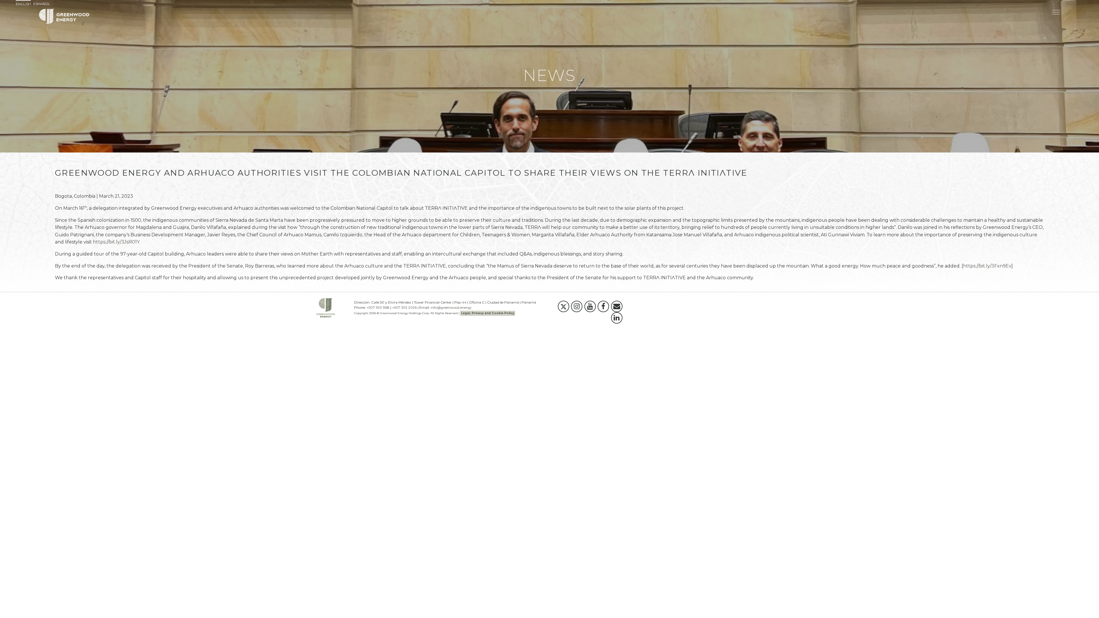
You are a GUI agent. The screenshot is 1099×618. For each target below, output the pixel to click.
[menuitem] (24, 4)
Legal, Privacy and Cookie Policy (487, 313)
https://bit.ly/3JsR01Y (116, 242)
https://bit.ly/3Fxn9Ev (987, 266)
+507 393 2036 (404, 307)
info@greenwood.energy (451, 307)
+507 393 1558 (378, 307)
